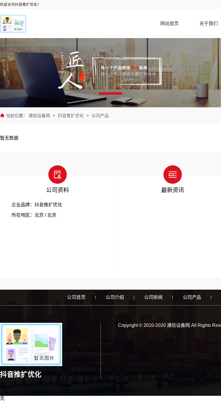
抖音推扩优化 (71, 115)
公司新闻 (153, 297)
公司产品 (100, 115)
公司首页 (76, 297)
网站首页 (169, 23)
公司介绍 (115, 297)
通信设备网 (39, 115)
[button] (110, 93)
